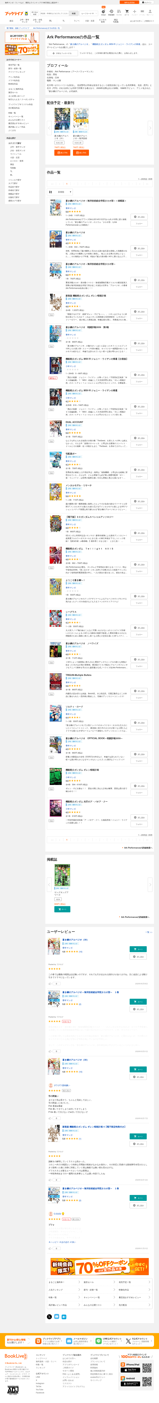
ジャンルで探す (14, 179)
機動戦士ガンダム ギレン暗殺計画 (82, 769)
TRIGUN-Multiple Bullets (78, 674)
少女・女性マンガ (37, 20)
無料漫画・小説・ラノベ (46, 1361)
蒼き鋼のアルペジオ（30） (75, 939)
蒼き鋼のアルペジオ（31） (61, 137)
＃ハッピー (53, 1241)
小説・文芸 (89, 20)
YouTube (39, 1389)
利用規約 (94, 1367)
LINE (38, 1376)
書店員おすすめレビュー (18, 123)
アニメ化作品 (14, 77)
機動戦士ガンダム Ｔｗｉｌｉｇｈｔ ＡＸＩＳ (90, 548)
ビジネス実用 (103, 20)
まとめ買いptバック (16, 95)
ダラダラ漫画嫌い (62, 1085)
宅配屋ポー (71, 453)
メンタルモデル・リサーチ (79, 485)
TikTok (38, 1386)
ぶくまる (12, 130)
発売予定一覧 (14, 64)
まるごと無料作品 (15, 88)
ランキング (40, 1367)
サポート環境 (68, 1370)
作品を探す (67, 1361)
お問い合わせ (68, 1380)
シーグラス (71, 611)
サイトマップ (96, 1380)
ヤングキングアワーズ (61, 893)
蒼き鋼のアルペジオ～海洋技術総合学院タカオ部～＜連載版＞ (96, 200)
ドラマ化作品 (14, 80)
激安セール (13, 92)
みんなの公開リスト (16, 119)
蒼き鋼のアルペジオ (79, 44)
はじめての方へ (136, 21)
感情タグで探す (14, 200)
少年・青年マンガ (24, 20)
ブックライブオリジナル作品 (20, 104)
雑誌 (12, 164)
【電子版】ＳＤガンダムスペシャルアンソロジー (90, 516)
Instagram (40, 1383)
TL (64, 20)
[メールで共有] (56, 1318)
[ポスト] (49, 1316)
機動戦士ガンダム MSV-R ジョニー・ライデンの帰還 (116, 44)
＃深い (73, 1241)
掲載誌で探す (14, 193)
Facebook (40, 1392)
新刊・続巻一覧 (14, 68)
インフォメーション (71, 1377)
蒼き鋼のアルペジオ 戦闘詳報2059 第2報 (87, 327)
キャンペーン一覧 (15, 116)
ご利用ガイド (149, 21)
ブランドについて (97, 1361)
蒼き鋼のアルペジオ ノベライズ (82, 643)
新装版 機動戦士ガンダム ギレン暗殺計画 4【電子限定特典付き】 (94, 1126)
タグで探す (13, 183)
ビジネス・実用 (16, 160)
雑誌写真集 (116, 20)
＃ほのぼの (64, 1241)
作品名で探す (14, 186)
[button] (62, 153)
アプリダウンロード (71, 1364)
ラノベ (77, 20)
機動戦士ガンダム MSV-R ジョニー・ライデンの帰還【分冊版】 (97, 358)
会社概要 (94, 1358)
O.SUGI (57, 1213)
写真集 (13, 167)
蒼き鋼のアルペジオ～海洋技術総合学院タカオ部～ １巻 (90, 992)
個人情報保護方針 (97, 1370)
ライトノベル (15, 153)
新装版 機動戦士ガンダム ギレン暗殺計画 (86, 295)
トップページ (41, 1358)
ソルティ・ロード (74, 706)
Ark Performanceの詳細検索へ (138, 847)
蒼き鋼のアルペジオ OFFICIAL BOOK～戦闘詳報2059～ (94, 738)
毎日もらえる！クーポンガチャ (21, 99)
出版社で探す (14, 197)
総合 (11, 20)
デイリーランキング (16, 71)
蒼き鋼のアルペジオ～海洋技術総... (80, 138)
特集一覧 (12, 112)
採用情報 (94, 1364)
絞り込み (35, 13)
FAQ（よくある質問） (72, 1374)
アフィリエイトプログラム (74, 1386)
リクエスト (67, 1383)
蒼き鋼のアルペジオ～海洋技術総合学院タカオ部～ (91, 263)
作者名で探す (14, 190)
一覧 (148, 932)
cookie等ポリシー (97, 1377)
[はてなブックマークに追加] (64, 1318)
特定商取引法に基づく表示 (101, 1374)
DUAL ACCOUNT (74, 422)
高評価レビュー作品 (16, 126)
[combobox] (54, 13)
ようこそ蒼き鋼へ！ (75, 580)
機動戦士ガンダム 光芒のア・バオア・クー (87, 801)
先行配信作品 (14, 107)
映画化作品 (13, 83)
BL (50, 20)
